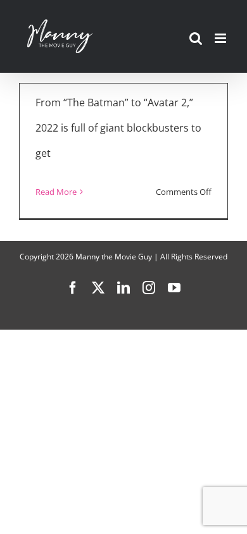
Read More (56, 191)
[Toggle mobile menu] (221, 38)
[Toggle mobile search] (195, 38)
